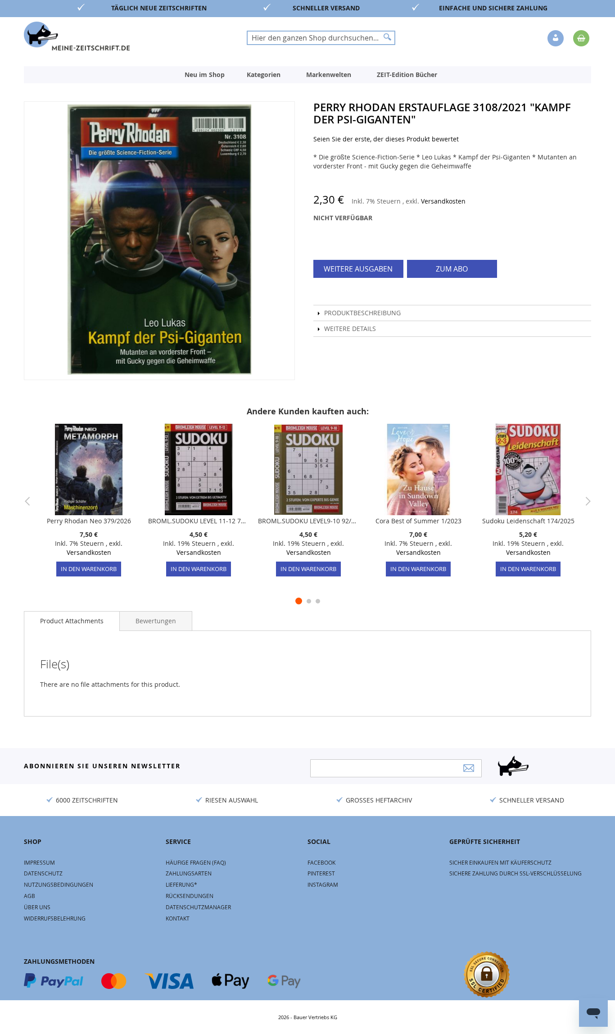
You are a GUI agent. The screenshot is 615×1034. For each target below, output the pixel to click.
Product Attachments (72, 621)
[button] (556, 39)
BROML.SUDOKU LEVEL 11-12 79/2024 (198, 521)
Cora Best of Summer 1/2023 (418, 521)
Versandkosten (443, 201)
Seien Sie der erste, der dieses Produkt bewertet (386, 139)
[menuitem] (204, 74)
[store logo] (77, 36)
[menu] (307, 74)
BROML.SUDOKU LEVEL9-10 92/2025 (308, 521)
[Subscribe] (468, 768)
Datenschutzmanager (198, 907)
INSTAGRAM (323, 884)
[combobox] (321, 38)
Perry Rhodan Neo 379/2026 (89, 521)
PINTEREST (321, 873)
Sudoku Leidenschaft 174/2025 (528, 521)
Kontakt (178, 918)
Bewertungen (156, 621)
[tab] (72, 621)
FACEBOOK (321, 862)
